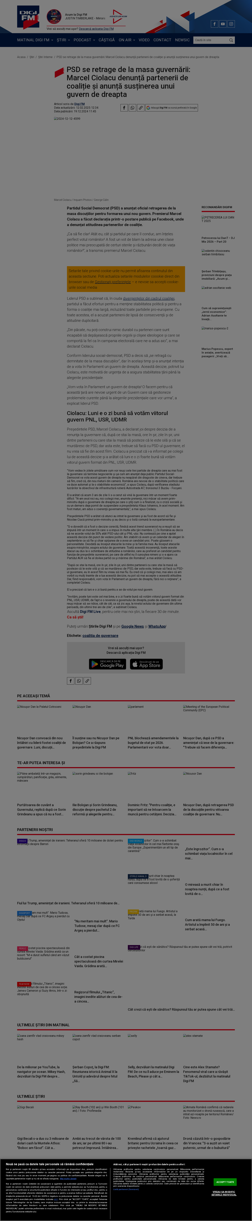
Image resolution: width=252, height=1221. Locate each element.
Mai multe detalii (68, 1179)
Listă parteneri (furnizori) (126, 1189)
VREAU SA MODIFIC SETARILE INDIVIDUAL (224, 1193)
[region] (126, 1190)
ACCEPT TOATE (225, 1182)
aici (56, 1199)
